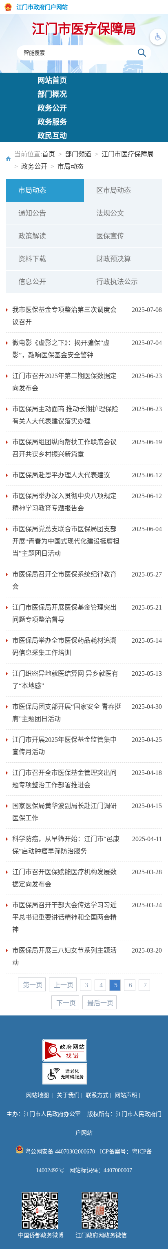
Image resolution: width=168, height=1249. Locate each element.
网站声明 (126, 1095)
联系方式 (97, 1095)
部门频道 (78, 154)
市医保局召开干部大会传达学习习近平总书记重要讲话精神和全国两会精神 (64, 917)
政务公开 (52, 108)
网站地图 (37, 1095)
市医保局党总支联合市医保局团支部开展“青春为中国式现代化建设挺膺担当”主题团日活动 (65, 541)
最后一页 (100, 1003)
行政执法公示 (117, 282)
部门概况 (52, 94)
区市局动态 (113, 190)
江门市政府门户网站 (42, 7)
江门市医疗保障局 (84, 29)
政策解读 (32, 236)
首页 (48, 154)
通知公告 (32, 213)
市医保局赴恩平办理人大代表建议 (61, 475)
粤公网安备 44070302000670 (59, 1152)
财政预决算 (113, 259)
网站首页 (52, 80)
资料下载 (32, 259)
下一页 (66, 1003)
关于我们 (68, 1095)
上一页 (63, 985)
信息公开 (32, 282)
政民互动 (52, 136)
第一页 (32, 985)
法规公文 (110, 213)
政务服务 (52, 122)
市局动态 (70, 166)
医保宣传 (110, 236)
